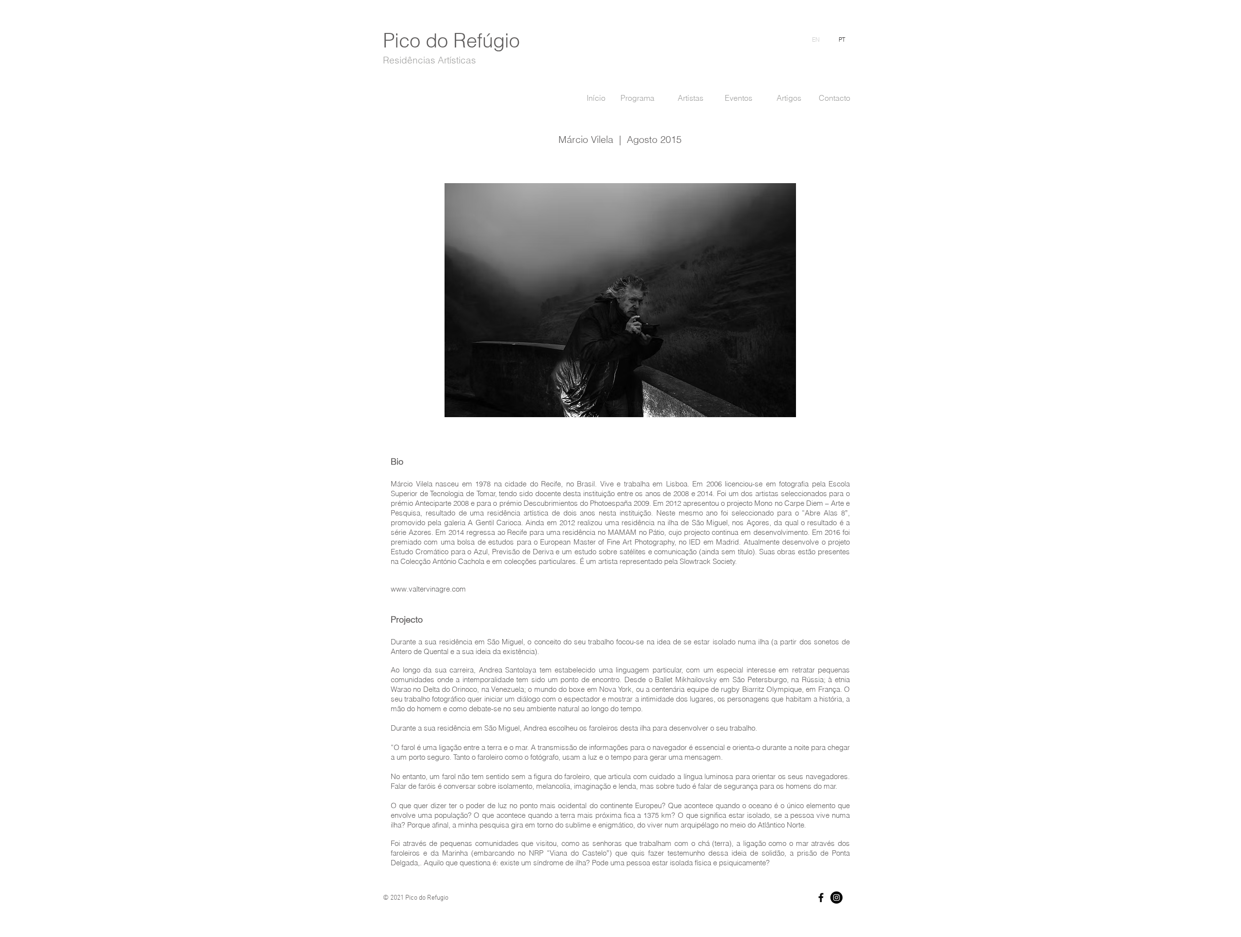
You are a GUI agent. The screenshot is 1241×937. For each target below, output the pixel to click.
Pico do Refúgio (451, 40)
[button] (620, 300)
